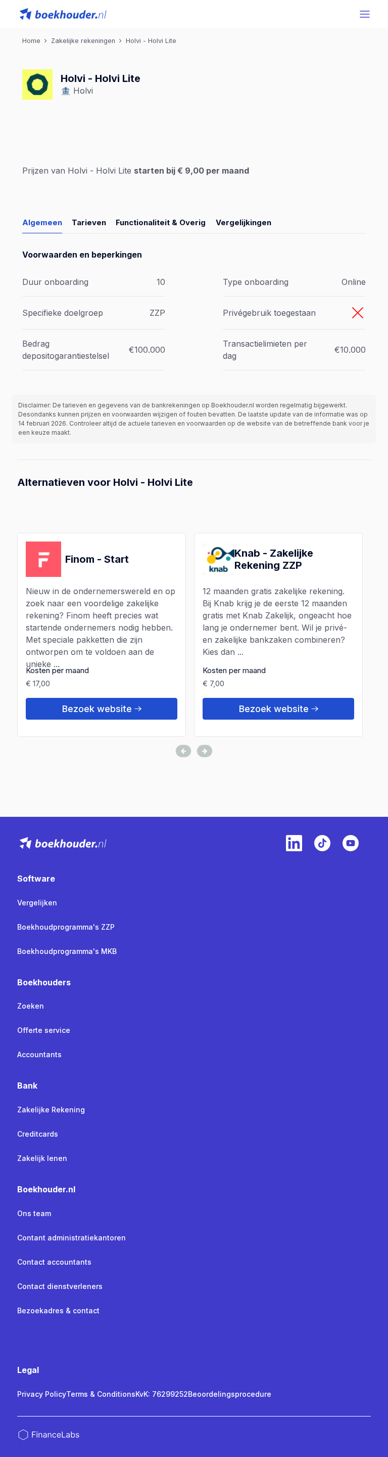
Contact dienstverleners (60, 1286)
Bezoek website (97, 708)
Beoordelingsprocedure (229, 1394)
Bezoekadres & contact (58, 1310)
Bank (27, 1085)
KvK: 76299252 (161, 1394)
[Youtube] (351, 843)
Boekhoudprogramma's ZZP (66, 927)
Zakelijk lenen (42, 1158)
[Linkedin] (294, 843)
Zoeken (30, 1006)
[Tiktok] (322, 843)
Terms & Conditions (100, 1394)
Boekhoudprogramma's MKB (67, 951)
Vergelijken (37, 902)
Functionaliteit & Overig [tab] (161, 222)
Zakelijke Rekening (51, 1109)
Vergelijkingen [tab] (243, 222)
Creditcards (37, 1134)
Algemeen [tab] (42, 222)
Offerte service (43, 1030)
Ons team (34, 1213)
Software (36, 878)
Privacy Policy (41, 1394)
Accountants (39, 1054)
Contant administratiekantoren (71, 1237)
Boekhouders (44, 982)
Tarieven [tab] (89, 222)
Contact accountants (54, 1262)
